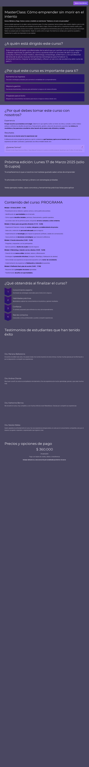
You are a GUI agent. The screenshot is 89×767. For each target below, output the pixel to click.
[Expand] (82, 147)
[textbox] (44, 3)
